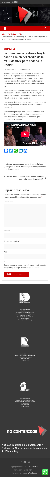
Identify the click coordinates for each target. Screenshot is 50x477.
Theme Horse (28, 470)
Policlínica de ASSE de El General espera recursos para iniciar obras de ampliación (24, 178)
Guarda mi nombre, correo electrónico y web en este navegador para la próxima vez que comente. (25, 266)
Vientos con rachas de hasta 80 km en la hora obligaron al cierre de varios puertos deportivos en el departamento (26, 166)
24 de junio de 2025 (11, 69)
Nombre (7, 231)
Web (5, 252)
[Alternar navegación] (5, 28)
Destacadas (9, 49)
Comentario (9, 202)
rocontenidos (25, 69)
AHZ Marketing (10, 451)
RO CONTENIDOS (31, 467)
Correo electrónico (12, 241)
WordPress (32, 473)
